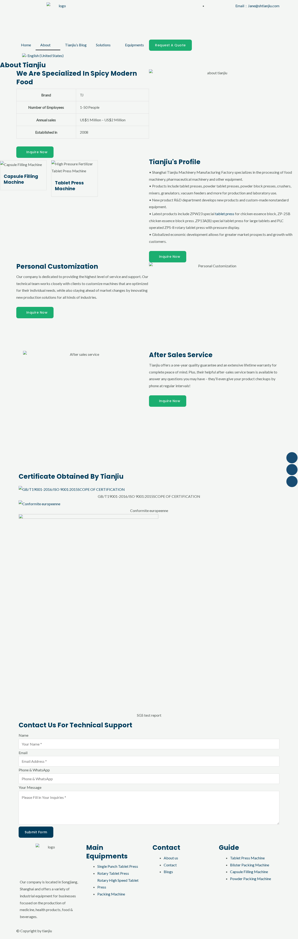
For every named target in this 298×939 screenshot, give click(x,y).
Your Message (30, 787)
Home (26, 45)
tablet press (224, 213)
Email (23, 752)
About (45, 45)
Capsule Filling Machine (21, 179)
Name (23, 735)
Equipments (134, 45)
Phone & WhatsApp (34, 770)
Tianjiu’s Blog (76, 45)
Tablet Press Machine (69, 186)
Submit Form (36, 832)
